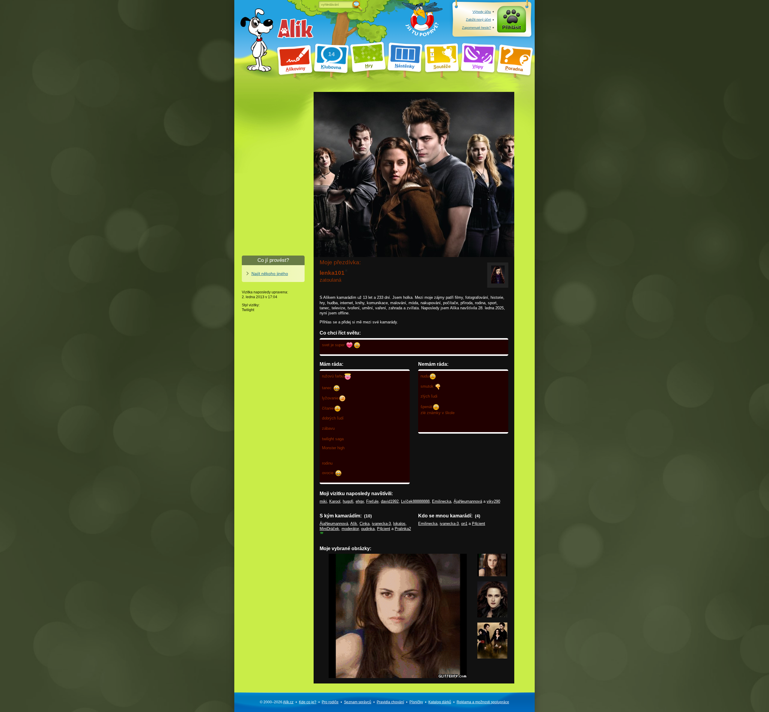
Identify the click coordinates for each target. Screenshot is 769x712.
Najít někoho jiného (269, 273)
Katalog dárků (439, 702)
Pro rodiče (330, 702)
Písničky (416, 702)
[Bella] (492, 616)
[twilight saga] (492, 657)
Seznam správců (357, 702)
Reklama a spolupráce (483, 702)
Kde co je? (307, 702)
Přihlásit (511, 27)
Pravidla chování (390, 702)
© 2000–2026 (276, 702)
